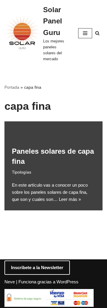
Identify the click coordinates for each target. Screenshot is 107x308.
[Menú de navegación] (85, 33)
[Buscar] (97, 33)
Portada (11, 87)
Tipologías (21, 172)
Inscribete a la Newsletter (37, 267)
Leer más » (70, 199)
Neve (9, 281)
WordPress (67, 281)
